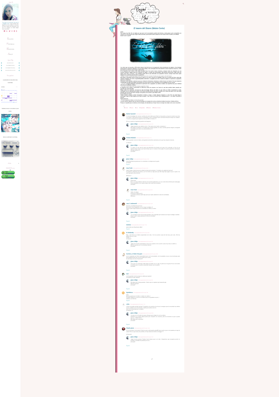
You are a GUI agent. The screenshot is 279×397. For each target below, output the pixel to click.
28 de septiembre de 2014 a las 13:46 (142, 328)
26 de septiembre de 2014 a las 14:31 (145, 124)
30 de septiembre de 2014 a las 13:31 (145, 337)
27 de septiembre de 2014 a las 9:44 (145, 280)
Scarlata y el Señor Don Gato (134, 254)
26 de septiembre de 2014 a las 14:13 (143, 137)
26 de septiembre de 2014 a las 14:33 (141, 159)
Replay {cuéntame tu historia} (10, 137)
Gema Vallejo (134, 124)
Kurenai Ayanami (131, 114)
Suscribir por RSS (10, 65)
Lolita (127, 304)
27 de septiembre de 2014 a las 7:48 (140, 292)
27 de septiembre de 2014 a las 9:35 (145, 241)
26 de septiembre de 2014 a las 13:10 (143, 113)
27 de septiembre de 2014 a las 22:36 (145, 313)
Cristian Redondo (131, 137)
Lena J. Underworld (131, 203)
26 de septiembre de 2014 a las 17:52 (145, 178)
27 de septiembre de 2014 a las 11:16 (137, 304)
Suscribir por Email (10, 67)
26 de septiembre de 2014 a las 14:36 (145, 145)
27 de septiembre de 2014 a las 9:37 (145, 261)
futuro (131, 107)
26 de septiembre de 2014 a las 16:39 (145, 203)
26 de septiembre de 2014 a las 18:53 (150, 253)
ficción (126, 107)
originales (142, 107)
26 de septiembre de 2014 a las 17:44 (139, 224)
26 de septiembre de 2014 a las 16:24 (140, 168)
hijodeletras (129, 292)
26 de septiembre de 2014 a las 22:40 (144, 189)
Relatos (149, 107)
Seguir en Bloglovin (10, 70)
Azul (127, 274)
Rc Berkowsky (130, 232)
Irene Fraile (129, 168)
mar (137, 107)
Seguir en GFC (10, 62)
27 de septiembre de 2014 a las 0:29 (136, 273)
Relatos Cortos (157, 107)
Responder (128, 134)
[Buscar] (183, 4)
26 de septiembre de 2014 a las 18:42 (141, 232)
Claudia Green (130, 328)
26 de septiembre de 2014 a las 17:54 (145, 212)
